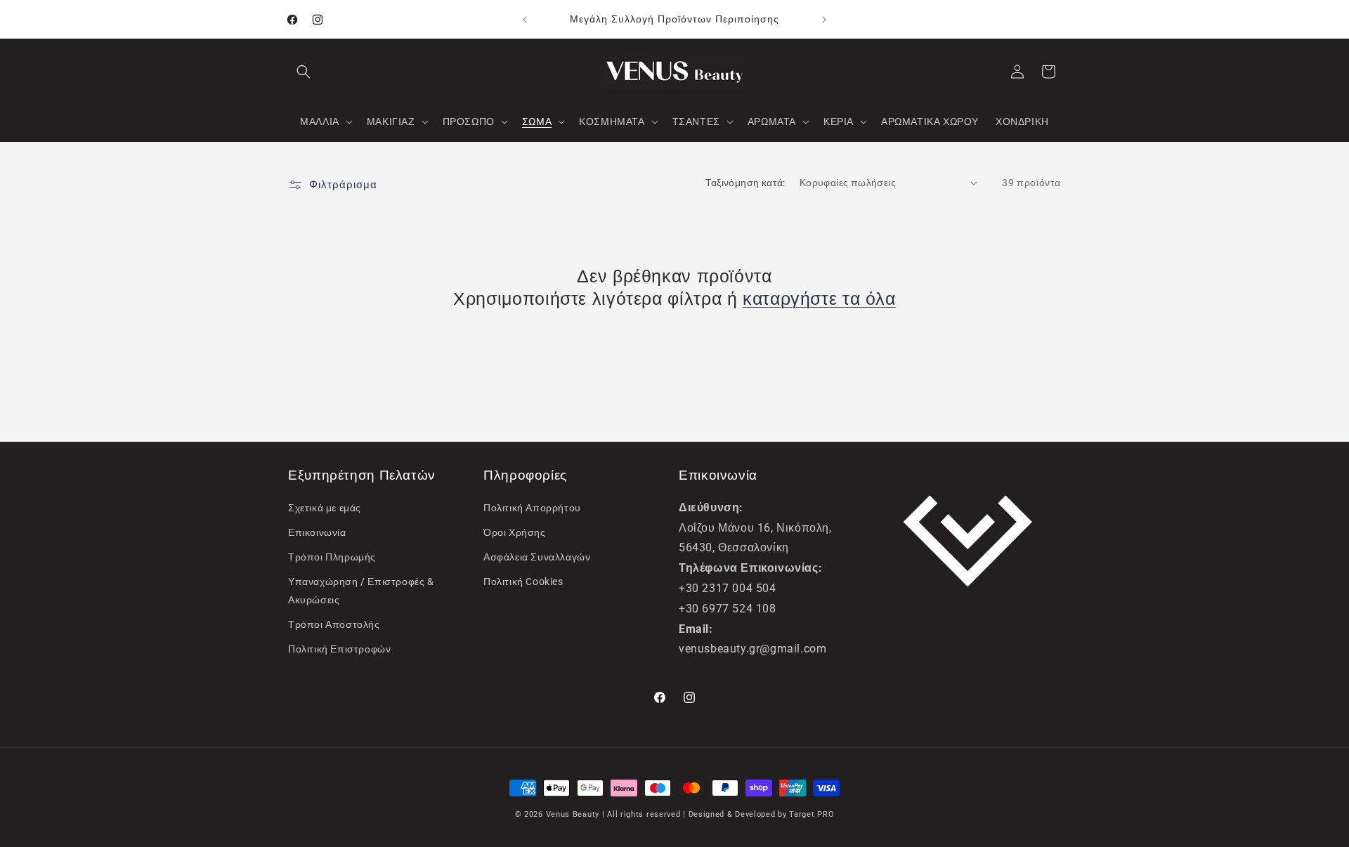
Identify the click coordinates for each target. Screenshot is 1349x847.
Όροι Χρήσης (514, 532)
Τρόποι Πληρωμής (332, 557)
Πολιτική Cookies (523, 582)
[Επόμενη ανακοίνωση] (824, 19)
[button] (303, 71)
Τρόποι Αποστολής (334, 624)
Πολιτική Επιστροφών (339, 649)
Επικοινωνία (317, 532)
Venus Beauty (572, 814)
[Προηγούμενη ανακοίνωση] (524, 19)
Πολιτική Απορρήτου (532, 507)
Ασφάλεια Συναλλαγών (536, 557)
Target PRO (811, 814)
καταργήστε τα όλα (819, 299)
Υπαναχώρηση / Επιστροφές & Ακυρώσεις (361, 591)
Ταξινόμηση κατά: (745, 182)
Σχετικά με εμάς (324, 507)
